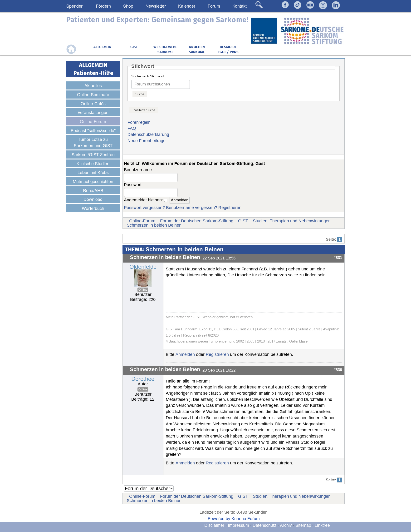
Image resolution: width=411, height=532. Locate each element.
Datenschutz (265, 525)
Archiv (286, 525)
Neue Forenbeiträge (146, 140)
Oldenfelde (143, 267)
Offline (142, 289)
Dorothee (142, 379)
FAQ (131, 128)
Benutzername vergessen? (191, 207)
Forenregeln (139, 122)
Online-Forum (142, 221)
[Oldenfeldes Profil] (143, 277)
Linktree (322, 525)
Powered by (219, 518)
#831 (337, 257)
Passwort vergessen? (144, 207)
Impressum (238, 525)
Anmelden (185, 354)
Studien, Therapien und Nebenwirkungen (292, 221)
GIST (243, 221)
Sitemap (303, 525)
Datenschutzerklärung (148, 134)
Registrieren (229, 207)
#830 (337, 370)
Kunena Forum (245, 518)
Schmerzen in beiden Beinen (154, 225)
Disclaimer (214, 525)
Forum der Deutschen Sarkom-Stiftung (196, 221)
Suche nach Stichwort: (148, 76)
